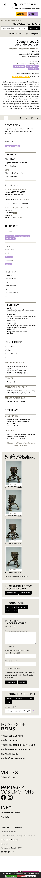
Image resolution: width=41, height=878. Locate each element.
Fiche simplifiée (11, 593)
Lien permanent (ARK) (11, 707)
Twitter (8, 698)
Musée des (21, 14)
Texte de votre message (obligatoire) (16, 631)
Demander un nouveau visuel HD (15, 577)
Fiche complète (25, 593)
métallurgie (33, 69)
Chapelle (9, 754)
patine (8, 264)
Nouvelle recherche (26, 24)
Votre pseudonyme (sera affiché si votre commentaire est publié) (17, 652)
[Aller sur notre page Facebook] (3, 797)
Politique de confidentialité (9, 840)
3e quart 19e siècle (23, 199)
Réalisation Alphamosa (8, 832)
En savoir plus (35, 8)
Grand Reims (18, 828)
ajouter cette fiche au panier (16, 607)
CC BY (19, 487)
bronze (8, 257)
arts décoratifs (32, 66)
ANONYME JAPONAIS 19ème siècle (17, 208)
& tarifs (10, 812)
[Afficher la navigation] (5, 4)
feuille (16, 146)
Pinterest (29, 698)
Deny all (22, 876)
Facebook (18, 698)
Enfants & (8, 777)
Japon (10, 197)
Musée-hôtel (12, 759)
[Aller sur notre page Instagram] (10, 797)
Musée (33, 14)
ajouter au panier (16, 34)
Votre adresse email (11, 661)
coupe (7, 170)
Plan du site (4, 844)
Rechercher (34, 28)
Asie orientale (19, 66)
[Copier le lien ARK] (33, 711)
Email (8, 702)
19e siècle (20, 218)
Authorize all (11, 876)
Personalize (31, 876)
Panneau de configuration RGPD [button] (11, 848)
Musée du (15, 750)
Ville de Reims (5, 828)
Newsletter (5, 817)
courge (8, 146)
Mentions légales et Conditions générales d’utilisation (18, 836)
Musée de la (18, 745)
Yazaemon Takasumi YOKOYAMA (15, 190)
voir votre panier (33, 34)
